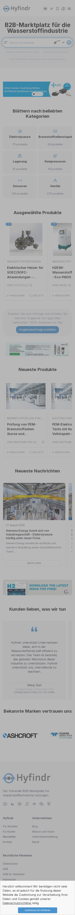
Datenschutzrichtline (17, 903)
